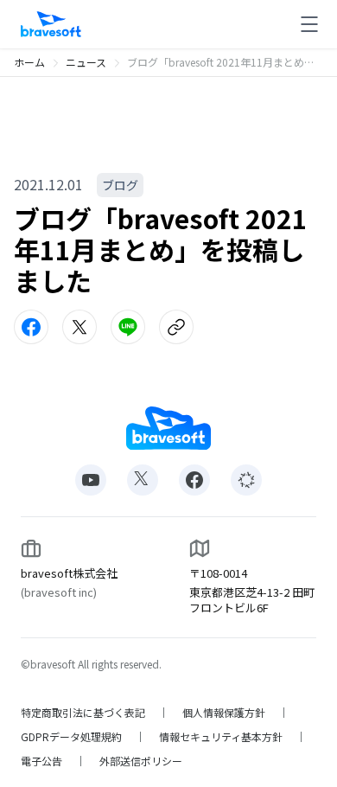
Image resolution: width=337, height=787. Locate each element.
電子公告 (41, 761)
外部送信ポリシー (140, 761)
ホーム (29, 61)
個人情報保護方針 (223, 712)
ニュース (86, 61)
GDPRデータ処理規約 (71, 737)
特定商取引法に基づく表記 (83, 712)
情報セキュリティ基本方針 (221, 737)
